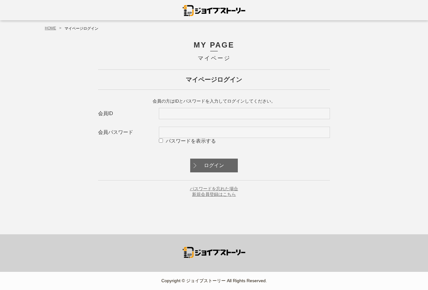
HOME (50, 28)
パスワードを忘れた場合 (214, 188)
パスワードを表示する (191, 141)
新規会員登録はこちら (214, 194)
